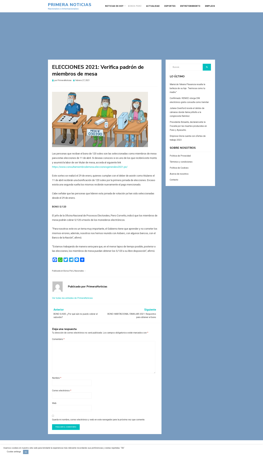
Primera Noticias (70, 5)
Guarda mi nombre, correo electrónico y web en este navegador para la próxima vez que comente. (98, 419)
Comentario (58, 339)
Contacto (174, 179)
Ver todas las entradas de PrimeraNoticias (72, 298)
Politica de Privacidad (180, 155)
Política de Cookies (179, 168)
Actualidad (153, 6)
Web (54, 403)
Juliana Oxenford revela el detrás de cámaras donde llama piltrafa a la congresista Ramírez (187, 112)
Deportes (170, 6)
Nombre (56, 378)
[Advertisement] (131, 33)
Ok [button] (26, 452)
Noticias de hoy (114, 6)
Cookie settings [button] (14, 451)
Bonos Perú (134, 6)
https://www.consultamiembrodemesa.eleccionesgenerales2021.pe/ (90, 166)
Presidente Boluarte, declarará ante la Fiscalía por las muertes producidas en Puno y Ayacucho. (188, 126)
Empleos (210, 6)
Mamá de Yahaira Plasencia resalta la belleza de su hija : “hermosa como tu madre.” (187, 88)
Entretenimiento (190, 6)
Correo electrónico (61, 390)
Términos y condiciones (181, 161)
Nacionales (79, 271)
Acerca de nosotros (179, 174)
